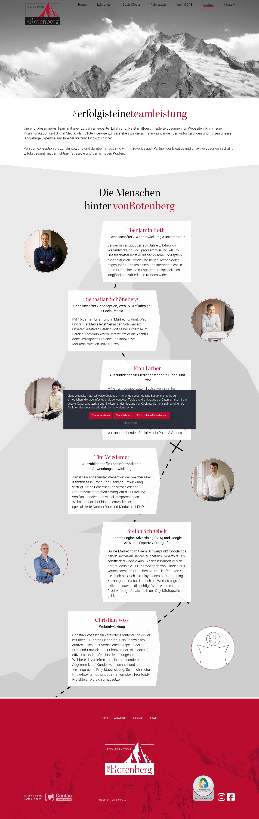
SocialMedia (131, 4)
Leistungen (104, 4)
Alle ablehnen (123, 415)
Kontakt (229, 4)
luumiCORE (184, 4)
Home (82, 4)
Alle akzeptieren (101, 415)
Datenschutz (119, 799)
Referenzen (158, 4)
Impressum (104, 799)
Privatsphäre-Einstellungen (152, 415)
